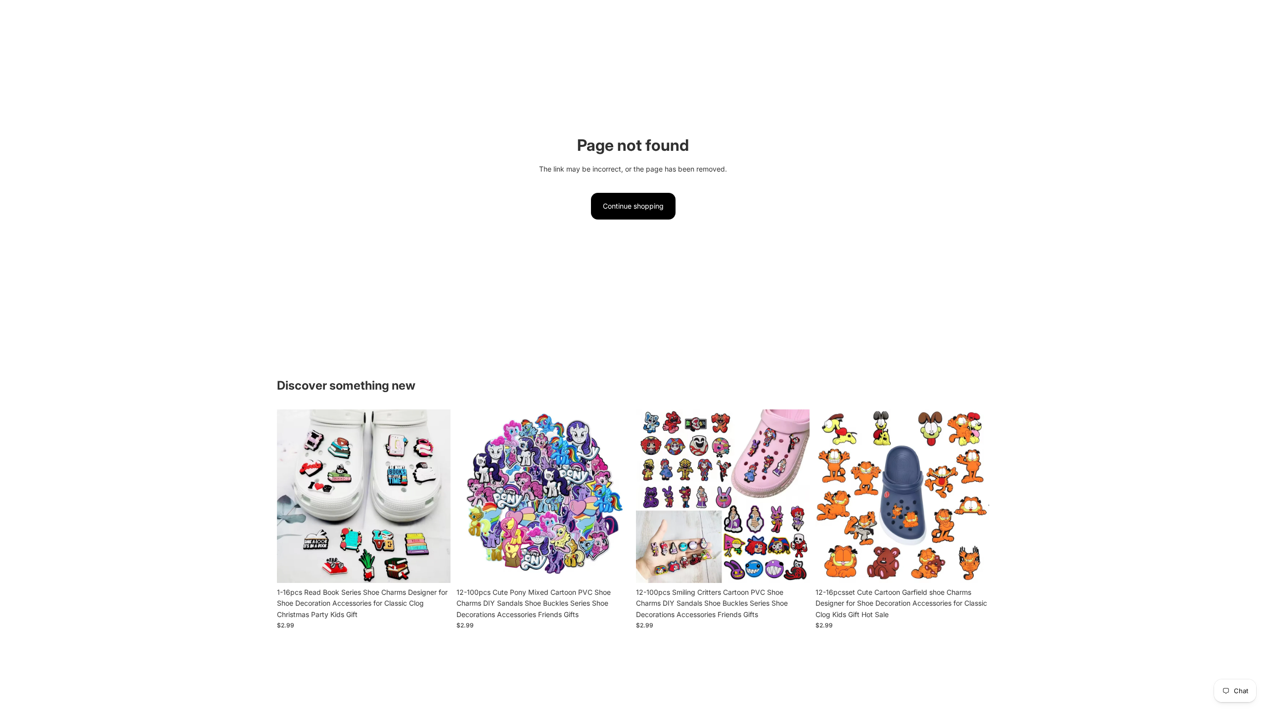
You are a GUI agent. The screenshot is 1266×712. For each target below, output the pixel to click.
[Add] (435, 568)
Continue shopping (633, 206)
